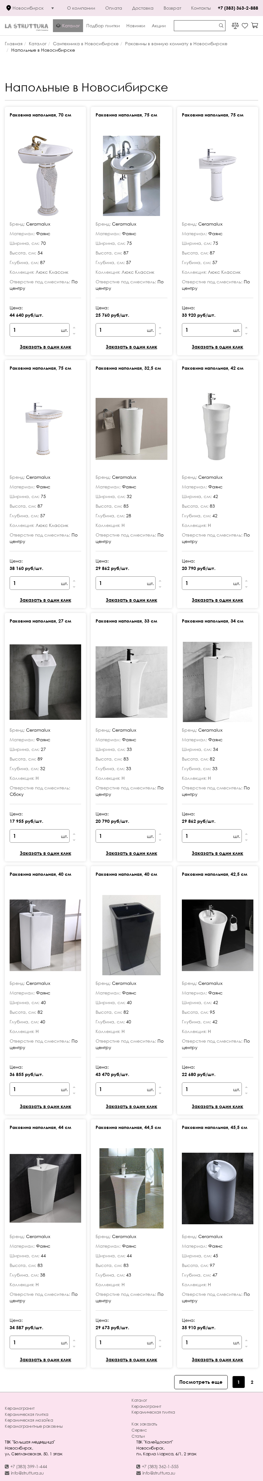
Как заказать (144, 1423)
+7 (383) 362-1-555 (160, 1466)
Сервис (139, 1430)
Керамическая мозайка (29, 1420)
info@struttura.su (27, 1473)
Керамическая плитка (26, 1414)
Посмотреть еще (201, 1382)
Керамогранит (19, 1408)
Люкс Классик (52, 272)
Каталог (139, 1400)
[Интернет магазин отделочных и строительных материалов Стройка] (26, 25)
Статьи (138, 1436)
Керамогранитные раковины (34, 1426)
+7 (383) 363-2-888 (238, 8)
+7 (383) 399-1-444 (28, 1466)
